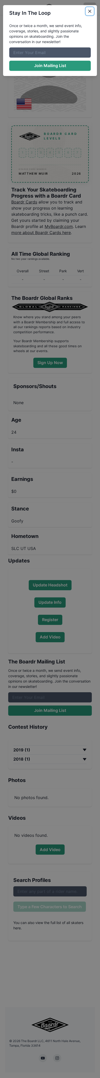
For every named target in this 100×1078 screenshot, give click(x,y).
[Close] (90, 11)
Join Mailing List (50, 65)
